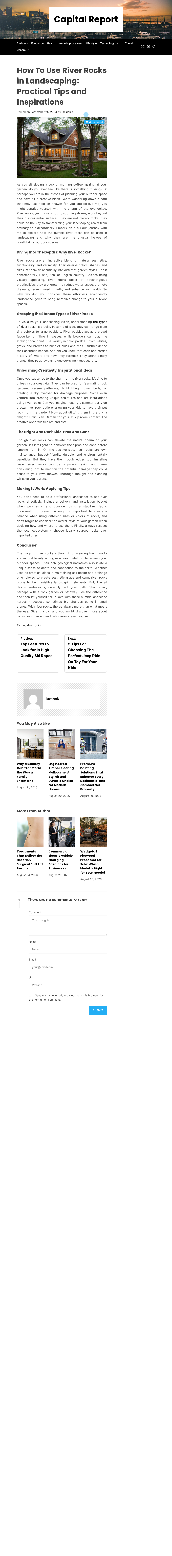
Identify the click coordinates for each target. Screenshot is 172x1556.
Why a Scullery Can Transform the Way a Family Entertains (29, 772)
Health (51, 43)
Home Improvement (70, 43)
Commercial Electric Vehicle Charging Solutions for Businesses (61, 859)
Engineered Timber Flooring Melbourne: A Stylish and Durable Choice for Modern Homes (61, 776)
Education (37, 43)
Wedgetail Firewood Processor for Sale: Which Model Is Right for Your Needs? (92, 862)
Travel (129, 43)
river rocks (34, 625)
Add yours (80, 899)
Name (32, 941)
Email (32, 959)
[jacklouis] (33, 699)
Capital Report (86, 19)
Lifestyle (91, 43)
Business (22, 43)
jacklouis (67, 112)
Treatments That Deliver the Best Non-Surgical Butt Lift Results (30, 859)
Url (31, 977)
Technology (107, 43)
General (22, 49)
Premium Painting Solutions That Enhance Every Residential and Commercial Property (92, 776)
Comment (35, 912)
